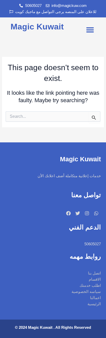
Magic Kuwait (37, 26)
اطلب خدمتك (90, 285)
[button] (90, 30)
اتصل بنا (94, 273)
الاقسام (95, 279)
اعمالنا (95, 298)
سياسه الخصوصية (86, 292)
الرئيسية (94, 304)
